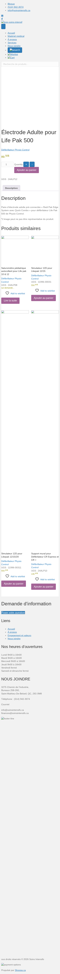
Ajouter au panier (26, 170)
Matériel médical (16, 36)
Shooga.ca (20, 970)
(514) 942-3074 (16, 7)
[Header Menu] (3, 26)
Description (11, 188)
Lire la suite (10, 300)
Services (12, 42)
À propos (12, 39)
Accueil (11, 33)
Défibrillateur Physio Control (15, 149)
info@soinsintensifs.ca (19, 10)
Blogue (11, 4)
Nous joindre (14, 46)
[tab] (11, 188)
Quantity (18, 164)
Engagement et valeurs (19, 635)
